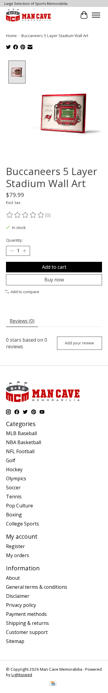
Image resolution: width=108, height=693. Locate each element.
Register (15, 546)
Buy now (54, 279)
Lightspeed (21, 674)
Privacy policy (21, 605)
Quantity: (14, 240)
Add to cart (54, 267)
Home (11, 35)
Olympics (16, 478)
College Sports (22, 523)
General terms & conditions (36, 587)
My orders (17, 555)
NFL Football (20, 451)
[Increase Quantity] (24, 251)
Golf (10, 460)
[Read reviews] (25, 215)
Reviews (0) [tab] (22, 321)
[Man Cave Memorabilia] (28, 15)
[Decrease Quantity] (12, 251)
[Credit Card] (53, 684)
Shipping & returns (27, 623)
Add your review (79, 343)
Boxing (14, 514)
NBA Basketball (23, 442)
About (13, 578)
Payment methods (26, 614)
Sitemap (15, 641)
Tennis (14, 496)
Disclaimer (17, 596)
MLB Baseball (21, 433)
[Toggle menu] (96, 15)
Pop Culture (19, 505)
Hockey (14, 469)
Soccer (13, 487)
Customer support (27, 632)
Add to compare (24, 291)
